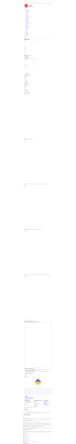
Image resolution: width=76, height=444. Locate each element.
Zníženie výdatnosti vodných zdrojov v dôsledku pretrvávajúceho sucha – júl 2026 (32, 229)
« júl (24, 395)
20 (38, 392)
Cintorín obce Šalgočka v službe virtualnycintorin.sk (29, 397)
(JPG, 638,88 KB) (35, 41)
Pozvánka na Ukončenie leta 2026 (28, 138)
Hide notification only (27, 443)
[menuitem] (38, 8)
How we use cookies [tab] (25, 417)
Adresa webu (25, 64)
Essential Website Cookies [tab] (25, 421)
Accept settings (24, 443)
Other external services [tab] (25, 430)
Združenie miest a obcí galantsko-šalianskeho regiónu (29, 398)
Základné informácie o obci (26, 404)
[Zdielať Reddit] (25, 52)
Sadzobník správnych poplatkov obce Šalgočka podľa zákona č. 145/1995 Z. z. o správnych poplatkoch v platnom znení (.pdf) (40, 369)
